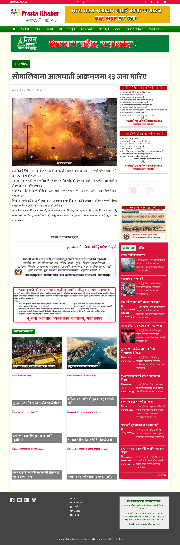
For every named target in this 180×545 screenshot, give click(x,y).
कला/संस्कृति (87, 29)
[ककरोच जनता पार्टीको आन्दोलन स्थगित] (37, 353)
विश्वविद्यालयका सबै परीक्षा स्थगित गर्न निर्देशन (140, 378)
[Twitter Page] (20, 500)
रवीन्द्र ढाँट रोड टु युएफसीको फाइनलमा (141, 326)
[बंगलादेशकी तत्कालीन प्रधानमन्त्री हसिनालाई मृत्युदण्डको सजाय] (37, 463)
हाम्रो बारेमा (78, 502)
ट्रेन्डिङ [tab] (141, 248)
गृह (75, 498)
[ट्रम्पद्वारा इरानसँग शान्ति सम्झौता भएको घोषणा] (37, 390)
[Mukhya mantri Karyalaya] (143, 105)
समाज (37, 29)
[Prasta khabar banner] (117, 15)
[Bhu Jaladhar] (64, 304)
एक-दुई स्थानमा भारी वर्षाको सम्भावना (140, 302)
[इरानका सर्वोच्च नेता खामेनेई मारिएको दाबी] (92, 426)
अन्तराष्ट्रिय (104, 29)
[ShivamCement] (90, 43)
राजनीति (25, 29)
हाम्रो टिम (77, 511)
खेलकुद (71, 29)
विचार (117, 29)
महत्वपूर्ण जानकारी (134, 29)
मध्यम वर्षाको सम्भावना (133, 255)
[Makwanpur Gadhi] (64, 267)
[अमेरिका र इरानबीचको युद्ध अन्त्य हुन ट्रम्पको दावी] (92, 390)
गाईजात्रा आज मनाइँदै (132, 279)
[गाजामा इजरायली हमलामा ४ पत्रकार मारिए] (92, 463)
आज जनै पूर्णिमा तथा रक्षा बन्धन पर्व (139, 425)
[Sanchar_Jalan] (143, 187)
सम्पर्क (76, 515)
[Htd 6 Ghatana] (143, 222)
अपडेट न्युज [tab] (128, 248)
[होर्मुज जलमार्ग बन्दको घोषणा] (92, 353)
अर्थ (60, 29)
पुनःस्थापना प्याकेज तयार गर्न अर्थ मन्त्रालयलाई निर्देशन (138, 351)
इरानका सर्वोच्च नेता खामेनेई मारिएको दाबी (91, 247)
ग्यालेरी (77, 507)
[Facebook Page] (13, 500)
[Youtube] (34, 500)
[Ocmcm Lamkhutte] (143, 150)
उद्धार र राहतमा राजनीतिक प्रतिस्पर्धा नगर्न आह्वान (142, 451)
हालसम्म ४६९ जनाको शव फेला (137, 402)
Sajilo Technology (115, 539)
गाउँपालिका (155, 29)
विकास (49, 29)
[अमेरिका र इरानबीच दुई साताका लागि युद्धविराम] (37, 426)
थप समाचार (162, 475)
